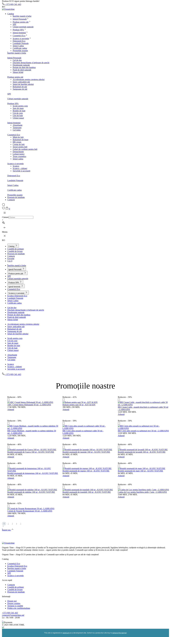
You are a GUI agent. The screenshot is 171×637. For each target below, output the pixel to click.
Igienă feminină (19, 33)
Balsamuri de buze (20, 139)
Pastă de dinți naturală (22, 70)
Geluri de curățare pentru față (25, 149)
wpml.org (66, 633)
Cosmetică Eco (19, 35)
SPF (14, 24)
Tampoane (17, 127)
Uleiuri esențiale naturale (23, 27)
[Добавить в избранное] (8, 399)
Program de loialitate (16, 197)
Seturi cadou (18, 159)
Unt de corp (18, 113)
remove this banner (119, 633)
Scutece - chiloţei (20, 168)
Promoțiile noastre (20, 50)
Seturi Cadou (18, 46)
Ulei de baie (18, 115)
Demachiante (18, 151)
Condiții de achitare (15, 249)
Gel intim (17, 130)
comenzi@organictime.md (13, 615)
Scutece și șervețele (21, 38)
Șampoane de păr (20, 89)
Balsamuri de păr (20, 87)
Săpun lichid (18, 72)
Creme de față (18, 144)
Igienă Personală (20, 19)
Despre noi (12, 601)
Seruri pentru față (20, 147)
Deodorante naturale (21, 65)
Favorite (10, 258)
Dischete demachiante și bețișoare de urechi (31, 62)
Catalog (10, 14)
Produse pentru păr (21, 22)
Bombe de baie (19, 111)
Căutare (5, 217)
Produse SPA (18, 30)
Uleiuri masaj (18, 118)
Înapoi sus (6, 530)
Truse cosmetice (19, 156)
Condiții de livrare (15, 251)
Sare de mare (18, 108)
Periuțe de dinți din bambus (24, 67)
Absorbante (17, 125)
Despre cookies (13, 603)
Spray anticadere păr (21, 82)
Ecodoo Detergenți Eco (17, 296)
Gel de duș (17, 60)
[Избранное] (3, 209)
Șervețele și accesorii (21, 171)
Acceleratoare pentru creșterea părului (28, 79)
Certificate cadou (20, 48)
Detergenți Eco (19, 41)
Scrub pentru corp (20, 106)
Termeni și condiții (15, 606)
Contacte (11, 200)
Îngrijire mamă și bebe (22, 16)
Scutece (16, 166)
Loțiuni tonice (18, 154)
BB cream (17, 142)
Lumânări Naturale (21, 43)
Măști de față (18, 137)
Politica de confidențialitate (18, 608)
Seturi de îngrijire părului (23, 84)
